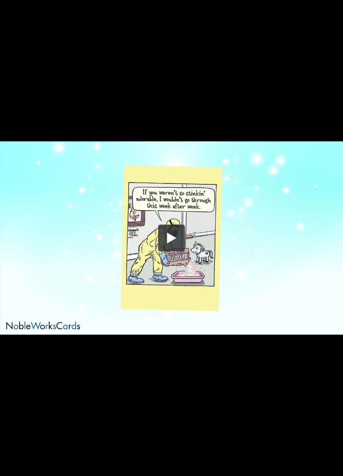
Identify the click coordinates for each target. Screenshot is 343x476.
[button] (171, 238)
